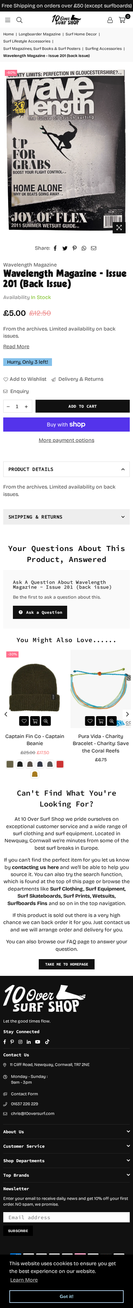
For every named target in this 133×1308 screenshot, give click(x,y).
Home (8, 34)
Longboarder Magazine (40, 34)
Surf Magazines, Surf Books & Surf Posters (41, 48)
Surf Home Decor (81, 34)
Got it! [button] (67, 1296)
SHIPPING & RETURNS (35, 517)
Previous (6, 714)
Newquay (16, 840)
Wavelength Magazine (30, 265)
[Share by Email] (94, 248)
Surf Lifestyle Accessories (26, 41)
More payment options (66, 440)
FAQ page (77, 942)
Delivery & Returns (80, 379)
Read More (16, 346)
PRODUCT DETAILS (31, 469)
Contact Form (24, 1094)
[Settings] (110, 19)
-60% (10, 72)
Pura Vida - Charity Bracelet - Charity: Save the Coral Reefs (100, 743)
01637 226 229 (24, 1104)
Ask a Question (43, 612)
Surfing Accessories (103, 48)
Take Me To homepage (66, 964)
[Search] (19, 19)
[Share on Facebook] (55, 248)
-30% (11, 654)
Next (127, 714)
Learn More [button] (24, 1280)
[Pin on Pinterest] (74, 248)
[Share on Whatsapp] (84, 248)
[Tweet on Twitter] (65, 248)
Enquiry (19, 391)
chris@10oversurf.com (33, 1113)
